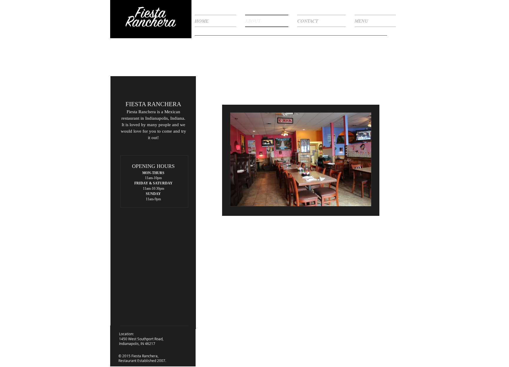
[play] (357, 201)
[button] (300, 159)
